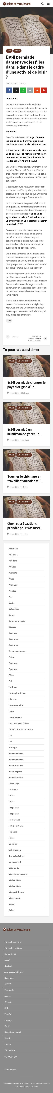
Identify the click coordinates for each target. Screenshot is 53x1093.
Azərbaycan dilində (13, 972)
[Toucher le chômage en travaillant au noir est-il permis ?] (26, 459)
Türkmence (9, 1050)
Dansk (7, 1038)
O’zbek (7, 1002)
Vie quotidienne (24, 361)
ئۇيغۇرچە (8, 1020)
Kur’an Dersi (10, 954)
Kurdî (7, 1026)
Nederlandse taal (12, 1032)
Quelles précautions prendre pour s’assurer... (24, 525)
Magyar (8, 1044)
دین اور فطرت (10, 1056)
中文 (6, 1008)
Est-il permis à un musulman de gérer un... (24, 431)
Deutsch (8, 966)
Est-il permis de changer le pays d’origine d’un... (26, 384)
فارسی (7, 996)
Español (8, 1014)
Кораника (9, 978)
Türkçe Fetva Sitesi (13, 948)
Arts (9, 51)
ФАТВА (7, 984)
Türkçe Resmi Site (12, 942)
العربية (7, 960)
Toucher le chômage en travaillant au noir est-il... (25, 478)
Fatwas (17, 51)
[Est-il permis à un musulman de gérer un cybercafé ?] (26, 412)
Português (9, 990)
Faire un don (10, 1069)
